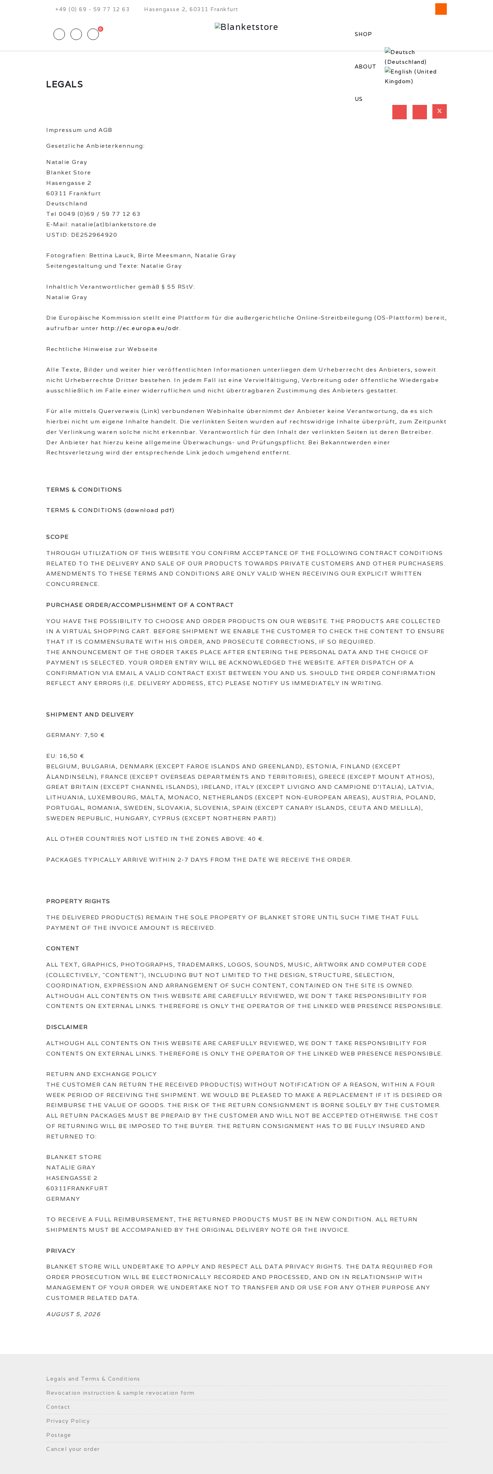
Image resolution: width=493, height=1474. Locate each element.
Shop (363, 34)
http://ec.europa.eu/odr (140, 328)
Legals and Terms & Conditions (93, 1378)
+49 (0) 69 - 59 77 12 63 (92, 9)
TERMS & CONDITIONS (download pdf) (110, 510)
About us (365, 82)
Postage (58, 1434)
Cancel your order (73, 1449)
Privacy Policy (68, 1420)
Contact (58, 1406)
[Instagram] (441, 9)
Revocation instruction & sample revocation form (120, 1392)
